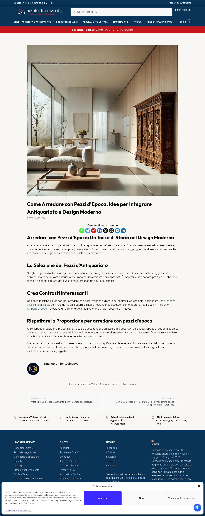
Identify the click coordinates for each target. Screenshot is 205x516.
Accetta (102, 498)
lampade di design (37, 308)
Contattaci (65, 456)
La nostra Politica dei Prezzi (29, 478)
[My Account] (61, 12)
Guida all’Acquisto (23, 474)
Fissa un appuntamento (26, 469)
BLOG (109, 469)
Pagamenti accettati (70, 478)
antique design (128, 384)
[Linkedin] (123, 230)
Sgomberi (19, 461)
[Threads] (105, 230)
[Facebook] (99, 230)
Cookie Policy (11, 510)
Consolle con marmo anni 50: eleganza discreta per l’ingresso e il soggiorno (170, 454)
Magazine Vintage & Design (95, 384)
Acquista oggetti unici (25, 452)
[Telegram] (87, 230)
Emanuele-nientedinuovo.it (62, 363)
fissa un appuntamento (180, 3)
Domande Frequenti (70, 465)
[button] (198, 486)
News (155, 444)
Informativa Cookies (71, 474)
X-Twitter (110, 452)
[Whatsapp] (82, 230)
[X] (111, 230)
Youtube (110, 465)
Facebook (111, 447)
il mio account (183, 9)
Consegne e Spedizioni (26, 456)
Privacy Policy (24, 510)
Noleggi (18, 465)
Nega (142, 498)
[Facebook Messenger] (117, 230)
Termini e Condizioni (70, 461)
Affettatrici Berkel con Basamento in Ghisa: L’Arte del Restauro (61, 402)
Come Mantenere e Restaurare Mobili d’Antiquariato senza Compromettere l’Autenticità (145, 403)
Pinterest (110, 461)
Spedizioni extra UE (24, 447)
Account (64, 447)
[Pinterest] (93, 230)
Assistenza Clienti (69, 452)
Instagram (111, 456)
